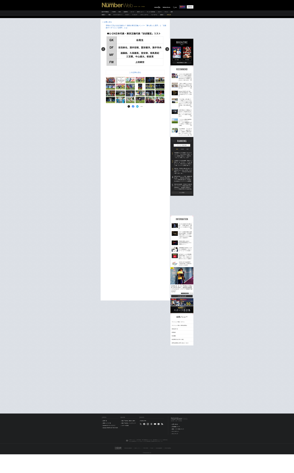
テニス (166, 11)
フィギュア (134, 14)
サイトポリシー (175, 431)
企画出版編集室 (159, 448)
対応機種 (174, 335)
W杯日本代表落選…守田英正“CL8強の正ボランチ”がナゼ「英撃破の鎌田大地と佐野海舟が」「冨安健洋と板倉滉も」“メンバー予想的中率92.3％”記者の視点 (183, 187)
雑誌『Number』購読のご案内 (128, 420)
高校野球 (126, 11)
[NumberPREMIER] (182, 7)
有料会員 (190, 6)
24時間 (182, 149)
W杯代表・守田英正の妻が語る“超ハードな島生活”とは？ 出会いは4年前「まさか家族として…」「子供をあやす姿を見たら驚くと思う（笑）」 (183, 171)
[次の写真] (167, 49)
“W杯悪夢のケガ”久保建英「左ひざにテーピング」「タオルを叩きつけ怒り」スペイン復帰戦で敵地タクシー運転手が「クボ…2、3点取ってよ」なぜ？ (183, 155)
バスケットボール (144, 14)
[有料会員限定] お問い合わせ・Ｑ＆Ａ (180, 343)
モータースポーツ (117, 14)
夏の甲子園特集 (105, 11)
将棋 (109, 14)
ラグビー (127, 14)
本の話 (151, 448)
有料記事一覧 (175, 328)
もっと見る (181, 192)
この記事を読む (135, 72)
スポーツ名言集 (125, 425)
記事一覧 (105, 420)
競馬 (172, 11)
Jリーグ (132, 11)
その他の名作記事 (182, 296)
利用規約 (174, 332)
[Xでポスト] (129, 107)
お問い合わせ (175, 424)
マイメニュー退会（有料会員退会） (180, 325)
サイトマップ (175, 433)
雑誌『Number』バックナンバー (129, 423)
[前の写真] (103, 49)
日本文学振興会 (168, 448)
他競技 (161, 14)
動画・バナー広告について (178, 429)
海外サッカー (140, 11)
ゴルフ (159, 11)
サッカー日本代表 (151, 11)
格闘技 (103, 14)
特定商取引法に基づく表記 (178, 339)
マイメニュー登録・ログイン (178, 321)
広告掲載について (176, 426)
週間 (187, 149)
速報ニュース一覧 (107, 423)
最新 (177, 149)
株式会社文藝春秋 (128, 448)
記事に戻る (107, 22)
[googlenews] (158, 424)
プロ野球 (114, 11)
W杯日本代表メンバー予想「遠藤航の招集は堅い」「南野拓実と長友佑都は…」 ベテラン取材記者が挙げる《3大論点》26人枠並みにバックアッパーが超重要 (183, 179)
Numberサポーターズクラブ (109, 425)
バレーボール (154, 14)
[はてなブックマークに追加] (137, 107)
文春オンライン (137, 448)
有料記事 (169, 14)
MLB (120, 11)
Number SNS (143, 420)
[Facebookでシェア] (133, 107)
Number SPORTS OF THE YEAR (110, 427)
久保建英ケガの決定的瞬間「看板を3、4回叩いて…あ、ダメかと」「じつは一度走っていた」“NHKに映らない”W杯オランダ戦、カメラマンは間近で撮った (183, 163)
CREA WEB (145, 448)
